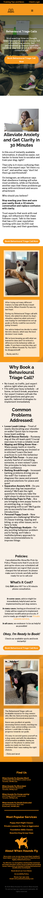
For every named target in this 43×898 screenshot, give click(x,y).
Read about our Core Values (21, 871)
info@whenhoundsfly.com (23, 879)
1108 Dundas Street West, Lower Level (16, 780)
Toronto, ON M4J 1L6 (9, 789)
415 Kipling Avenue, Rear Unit (13, 804)
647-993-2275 (24, 877)
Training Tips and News (13, 2)
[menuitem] (10, 11)
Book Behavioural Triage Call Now (21, 60)
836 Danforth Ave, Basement (12, 788)
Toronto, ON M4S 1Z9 (10, 798)
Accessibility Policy (21, 874)
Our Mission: (7, 863)
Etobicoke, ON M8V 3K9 (10, 806)
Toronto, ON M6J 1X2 (9, 781)
